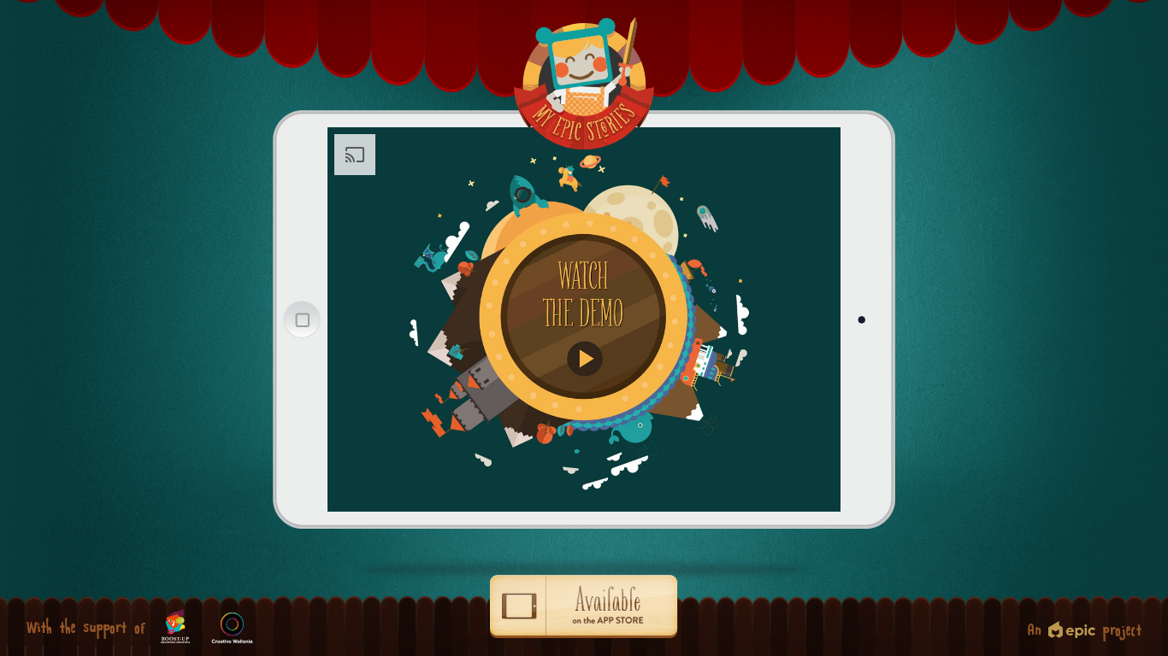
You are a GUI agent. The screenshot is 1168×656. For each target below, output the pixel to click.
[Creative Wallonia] (228, 628)
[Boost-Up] (174, 628)
